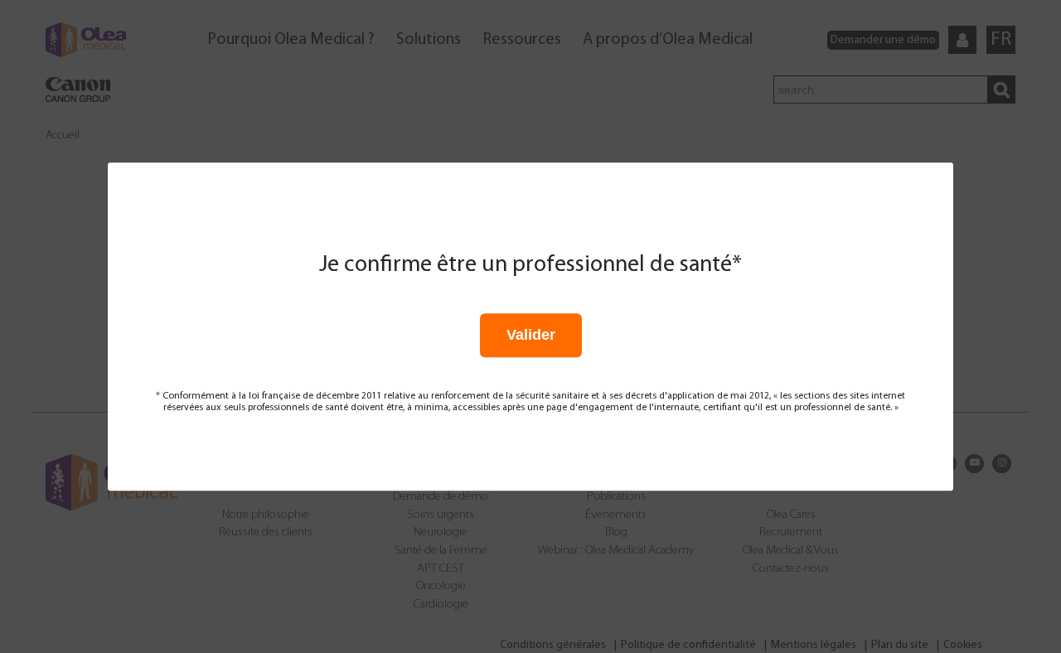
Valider (530, 334)
